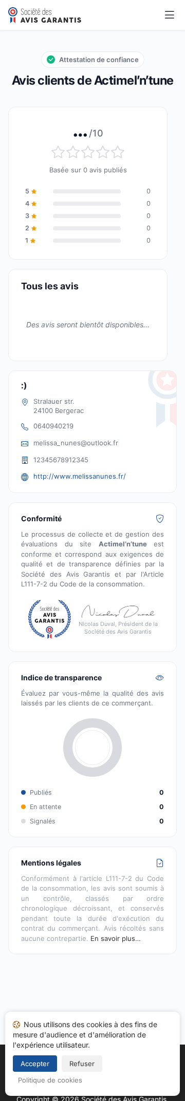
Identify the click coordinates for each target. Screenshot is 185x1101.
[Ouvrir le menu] (169, 15)
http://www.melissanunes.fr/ (79, 476)
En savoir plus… (115, 938)
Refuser (82, 1063)
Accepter (35, 1063)
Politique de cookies (50, 1080)
